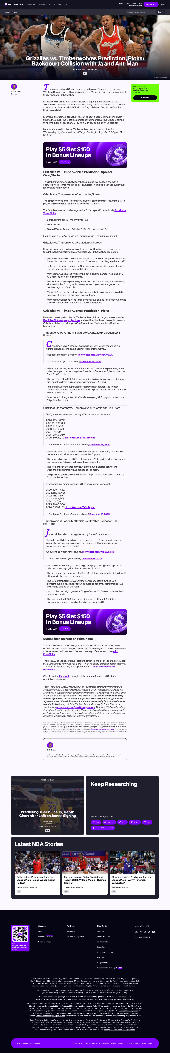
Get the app (151, 4)
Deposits (101, 947)
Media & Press (44, 942)
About (40, 931)
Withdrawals (102, 942)
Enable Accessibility (143, 937)
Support (100, 931)
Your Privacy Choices (132, 1043)
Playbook (7, 12)
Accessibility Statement (107, 1043)
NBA (15, 12)
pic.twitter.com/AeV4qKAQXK (95, 354)
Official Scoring (105, 952)
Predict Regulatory (148, 1043)
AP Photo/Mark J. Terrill (47, 826)
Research (71, 931)
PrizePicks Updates (75, 937)
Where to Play (103, 937)
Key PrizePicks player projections (61, 320)
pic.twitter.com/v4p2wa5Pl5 (98, 551)
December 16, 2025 (90, 361)
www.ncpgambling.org (118, 993)
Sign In (162, 4)
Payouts (100, 957)
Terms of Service (91, 1043)
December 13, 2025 (99, 444)
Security (121, 1043)
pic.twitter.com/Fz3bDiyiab (80, 437)
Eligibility (102, 963)
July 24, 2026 (47, 824)
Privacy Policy (78, 1043)
